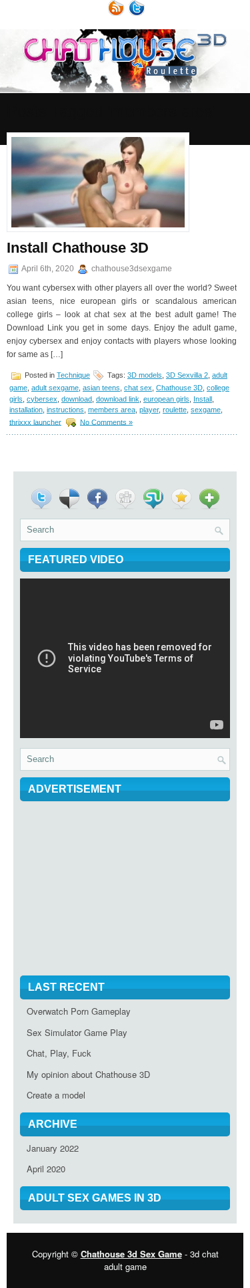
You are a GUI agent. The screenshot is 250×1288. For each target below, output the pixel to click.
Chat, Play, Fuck (59, 1053)
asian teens (101, 388)
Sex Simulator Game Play (77, 1032)
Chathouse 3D (179, 388)
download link (117, 399)
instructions (65, 410)
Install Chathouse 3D (78, 247)
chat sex (138, 388)
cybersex (42, 399)
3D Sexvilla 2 (187, 375)
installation (26, 410)
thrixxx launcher (35, 422)
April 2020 (46, 1168)
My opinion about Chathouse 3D (88, 1074)
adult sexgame (55, 388)
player (149, 410)
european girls (166, 399)
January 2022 (53, 1148)
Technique (73, 375)
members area (111, 410)
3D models (144, 375)
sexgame (206, 410)
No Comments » (106, 422)
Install (202, 399)
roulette (175, 410)
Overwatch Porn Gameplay (79, 1011)
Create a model (56, 1095)
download (76, 399)
